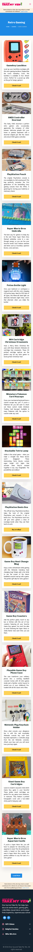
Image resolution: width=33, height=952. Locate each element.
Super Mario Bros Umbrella (16, 229)
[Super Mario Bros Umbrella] (16, 214)
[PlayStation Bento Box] (16, 493)
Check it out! (16, 86)
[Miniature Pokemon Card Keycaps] (16, 380)
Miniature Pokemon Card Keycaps (16, 395)
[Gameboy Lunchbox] (16, 51)
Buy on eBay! (16, 530)
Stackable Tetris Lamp (16, 450)
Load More (16, 876)
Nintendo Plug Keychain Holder (16, 726)
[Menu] (30, 4)
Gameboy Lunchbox (16, 65)
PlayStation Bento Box (16, 507)
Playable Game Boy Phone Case (16, 671)
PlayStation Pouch (16, 174)
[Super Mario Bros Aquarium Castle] (16, 824)
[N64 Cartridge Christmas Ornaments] (16, 325)
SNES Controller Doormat (16, 118)
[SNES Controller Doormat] (16, 103)
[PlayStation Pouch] (16, 160)
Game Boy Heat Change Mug (16, 562)
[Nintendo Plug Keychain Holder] (16, 710)
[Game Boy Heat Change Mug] (16, 547)
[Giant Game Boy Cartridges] (16, 767)
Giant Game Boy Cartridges (16, 782)
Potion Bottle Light (16, 285)
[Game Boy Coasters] (16, 602)
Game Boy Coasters (16, 616)
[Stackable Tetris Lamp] (16, 436)
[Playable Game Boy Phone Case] (16, 656)
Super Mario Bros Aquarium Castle (16, 839)
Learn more (24, 11)
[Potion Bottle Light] (16, 271)
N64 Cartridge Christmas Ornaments (16, 340)
